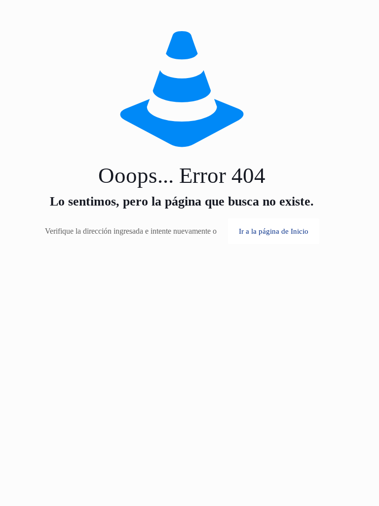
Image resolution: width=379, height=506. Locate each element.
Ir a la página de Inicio (273, 231)
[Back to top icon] (358, 466)
